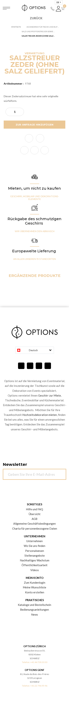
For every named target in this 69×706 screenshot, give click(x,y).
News (34, 614)
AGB (34, 518)
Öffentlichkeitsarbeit (34, 565)
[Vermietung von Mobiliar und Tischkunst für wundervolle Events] (34, 7)
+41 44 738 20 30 (38, 662)
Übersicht (34, 514)
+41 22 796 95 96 (38, 685)
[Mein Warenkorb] (63, 9)
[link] (24, 150)
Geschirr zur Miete (49, 395)
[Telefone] (52, 9)
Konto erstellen (34, 592)
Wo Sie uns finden (34, 545)
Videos (34, 570)
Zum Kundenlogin (34, 582)
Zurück (36, 18)
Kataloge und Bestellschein (34, 604)
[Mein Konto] (58, 9)
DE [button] (57, 2)
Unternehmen (34, 541)
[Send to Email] (40, 138)
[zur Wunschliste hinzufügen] (29, 138)
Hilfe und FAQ (34, 509)
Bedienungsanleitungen (34, 609)
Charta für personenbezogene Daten (34, 528)
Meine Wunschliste (34, 587)
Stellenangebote (34, 555)
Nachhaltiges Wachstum (34, 560)
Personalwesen (34, 550)
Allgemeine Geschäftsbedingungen (34, 523)
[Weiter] (61, 472)
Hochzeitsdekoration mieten (39, 414)
